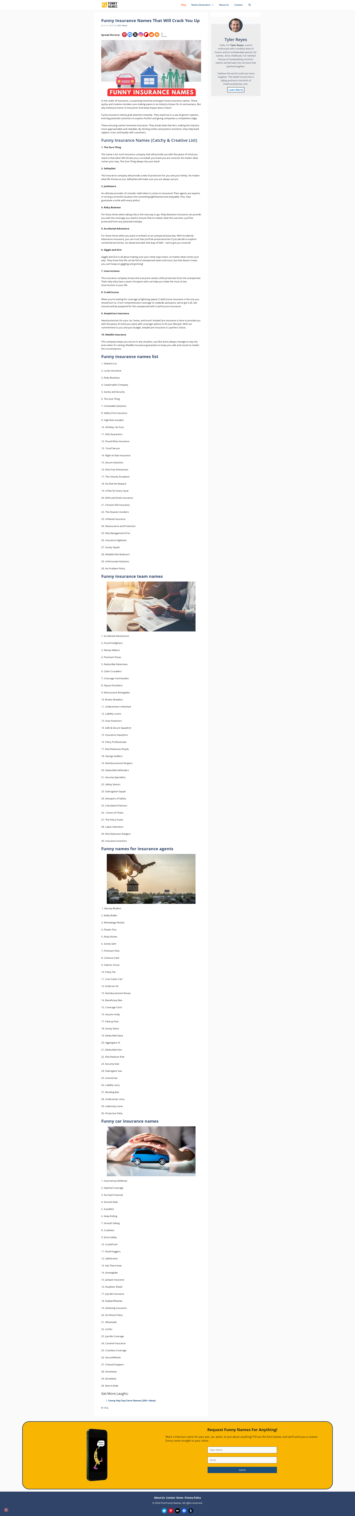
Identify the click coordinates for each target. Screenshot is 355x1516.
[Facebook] (129, 34)
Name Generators (200, 4)
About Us (224, 4)
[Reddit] (151, 34)
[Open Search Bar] (249, 5)
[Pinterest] (124, 34)
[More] (156, 34)
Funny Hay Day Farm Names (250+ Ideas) (132, 1400)
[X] (135, 34)
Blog (183, 4)
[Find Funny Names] (109, 5)
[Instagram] (140, 34)
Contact (238, 4)
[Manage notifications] (6, 1510)
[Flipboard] (146, 34)
